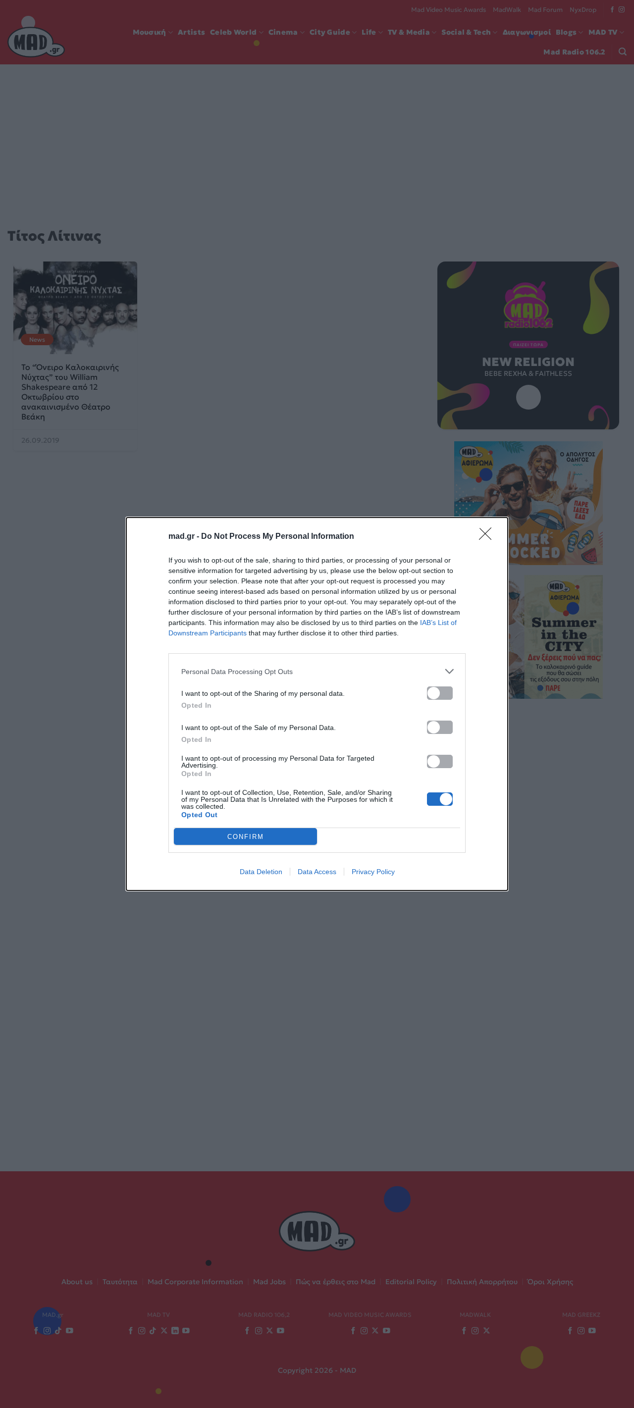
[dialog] (317, 704)
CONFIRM (245, 836)
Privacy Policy (373, 872)
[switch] (440, 693)
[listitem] (317, 671)
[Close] (488, 536)
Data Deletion (261, 872)
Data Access (317, 872)
